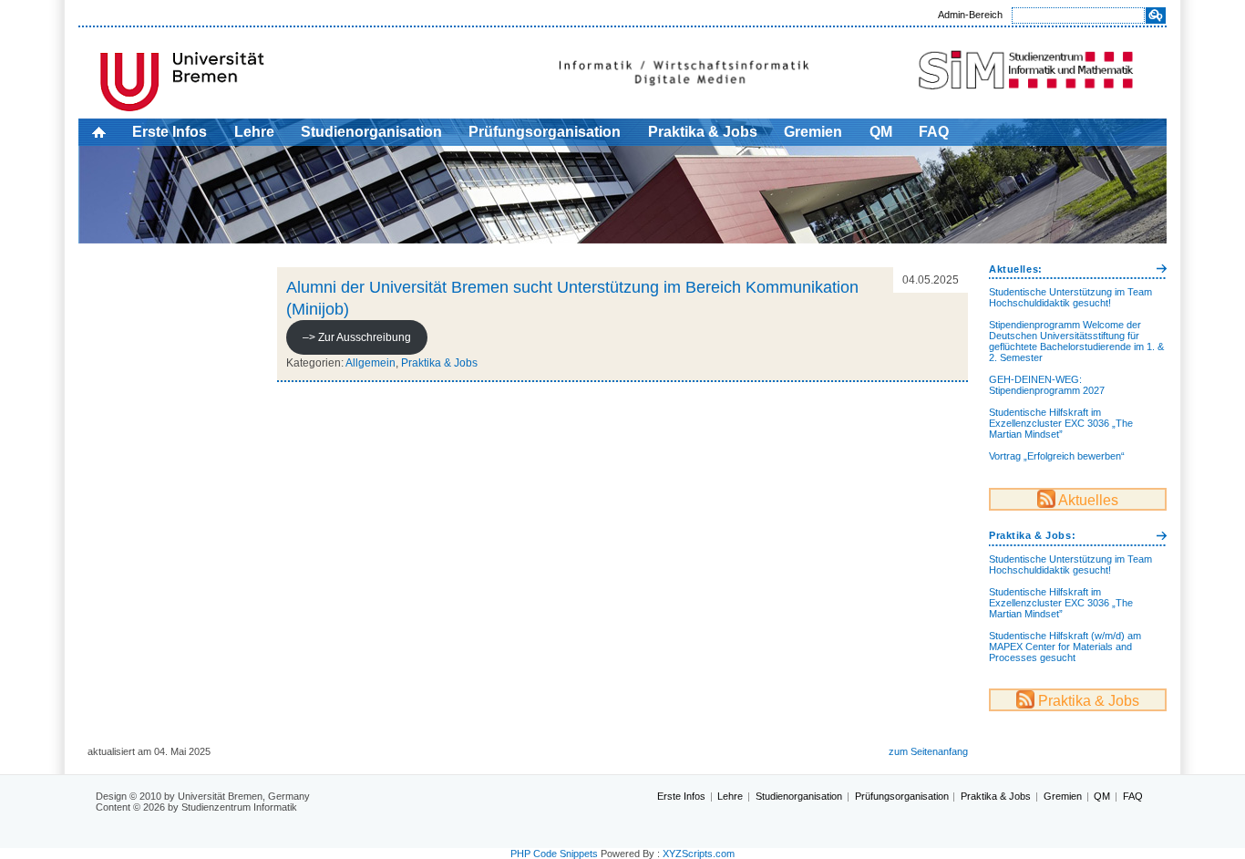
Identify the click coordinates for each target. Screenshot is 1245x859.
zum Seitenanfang (928, 751)
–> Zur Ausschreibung (357, 337)
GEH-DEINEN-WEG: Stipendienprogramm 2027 (1047, 385)
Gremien (813, 132)
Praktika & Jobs (702, 132)
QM (880, 132)
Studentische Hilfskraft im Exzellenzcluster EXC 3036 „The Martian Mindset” (1061, 423)
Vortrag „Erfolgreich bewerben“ (1057, 455)
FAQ (934, 132)
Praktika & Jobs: (1032, 535)
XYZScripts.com (699, 853)
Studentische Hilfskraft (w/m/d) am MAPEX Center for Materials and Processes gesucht (1065, 646)
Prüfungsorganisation (544, 132)
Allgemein (370, 363)
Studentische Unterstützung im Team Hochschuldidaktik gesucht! (1070, 297)
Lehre (254, 132)
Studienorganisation (371, 132)
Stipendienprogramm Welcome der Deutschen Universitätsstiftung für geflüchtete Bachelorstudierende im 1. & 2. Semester (1076, 341)
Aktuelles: (1016, 269)
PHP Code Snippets (554, 853)
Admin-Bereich (970, 14)
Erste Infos (169, 132)
